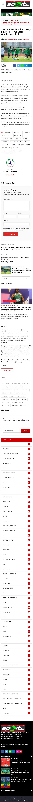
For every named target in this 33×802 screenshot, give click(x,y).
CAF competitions (7, 138)
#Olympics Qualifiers (8, 399)
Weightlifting (16, 607)
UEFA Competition (16, 540)
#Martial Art (15, 393)
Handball (5, 141)
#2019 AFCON (5, 383)
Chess (16, 660)
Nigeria (27, 141)
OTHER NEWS (16, 636)
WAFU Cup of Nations (16, 598)
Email (20, 213)
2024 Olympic (17, 132)
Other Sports (6, 147)
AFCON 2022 (16, 713)
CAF (16, 482)
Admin (2, 267)
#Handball (5, 393)
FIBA (16, 689)
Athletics (16, 521)
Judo (16, 684)
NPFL (8, 144)
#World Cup (6, 405)
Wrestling (16, 612)
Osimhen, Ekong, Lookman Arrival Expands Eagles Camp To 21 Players (16, 247)
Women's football (16, 473)
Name (5, 213)
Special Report (16, 588)
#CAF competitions (8, 390)
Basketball (18, 135)
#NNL (11, 396)
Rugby (16, 626)
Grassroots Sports (21, 138)
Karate (16, 679)
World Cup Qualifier (8, 154)
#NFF (23, 393)
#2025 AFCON (25, 383)
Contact (7, 798)
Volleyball (16, 147)
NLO (16, 593)
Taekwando (16, 670)
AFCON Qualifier (7, 135)
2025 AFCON (26, 132)
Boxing (16, 516)
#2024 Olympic (16, 383)
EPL (16, 535)
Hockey (16, 646)
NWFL (13, 144)
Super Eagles (26, 39)
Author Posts (10, 175)
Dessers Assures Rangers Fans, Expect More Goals (15, 257)
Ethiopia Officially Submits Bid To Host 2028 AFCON (21, 780)
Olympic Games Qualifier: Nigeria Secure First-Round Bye (20, 772)
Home (6, 20)
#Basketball (19, 387)
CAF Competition (17, 458)
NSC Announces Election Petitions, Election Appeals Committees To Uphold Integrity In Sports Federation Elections (16, 309)
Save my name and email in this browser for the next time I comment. (17, 229)
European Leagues (16, 530)
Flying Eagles (16, 511)
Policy (13, 798)
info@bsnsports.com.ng (12, 738)
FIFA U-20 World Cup (16, 525)
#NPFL (17, 396)
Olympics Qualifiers (24, 144)
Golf (16, 617)
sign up (25, 430)
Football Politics (16, 559)
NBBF (16, 631)
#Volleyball (6, 402)
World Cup (19, 151)
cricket (16, 578)
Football (17, 449)
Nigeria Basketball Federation (16, 665)
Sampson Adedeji (10, 39)
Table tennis (16, 583)
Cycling (16, 641)
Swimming (16, 650)
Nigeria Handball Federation (16, 703)
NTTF (16, 708)
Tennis (16, 602)
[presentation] (12, 431)
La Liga (16, 554)
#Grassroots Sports (22, 390)
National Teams (16, 477)
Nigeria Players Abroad (9, 301)
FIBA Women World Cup (16, 694)
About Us (20, 798)
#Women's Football (18, 402)
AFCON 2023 (16, 674)
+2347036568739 (16, 736)
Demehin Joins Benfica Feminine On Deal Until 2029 (20, 761)
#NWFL (23, 396)
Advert (26, 798)
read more (7, 370)
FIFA (16, 492)
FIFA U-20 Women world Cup (16, 698)
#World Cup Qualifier (18, 405)
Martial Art (14, 141)
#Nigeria (4, 396)
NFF (21, 141)
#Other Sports (22, 399)
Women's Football (8, 151)
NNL (3, 144)
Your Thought (8, 199)
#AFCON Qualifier (7, 387)
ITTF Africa (16, 655)
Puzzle (5, 220)
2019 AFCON (8, 132)
